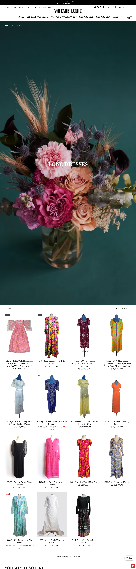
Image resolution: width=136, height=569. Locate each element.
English (108, 7)
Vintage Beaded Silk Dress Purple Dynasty (52, 422)
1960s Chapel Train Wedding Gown (51, 541)
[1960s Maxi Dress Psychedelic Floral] (52, 335)
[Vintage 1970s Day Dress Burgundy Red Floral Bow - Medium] (84, 335)
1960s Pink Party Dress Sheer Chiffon (52, 483)
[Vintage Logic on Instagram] (98, 7)
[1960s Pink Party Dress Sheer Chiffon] (52, 456)
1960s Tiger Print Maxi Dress (116, 482)
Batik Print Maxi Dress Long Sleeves (84, 541)
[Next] (88, 2)
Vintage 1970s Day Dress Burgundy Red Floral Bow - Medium (84, 363)
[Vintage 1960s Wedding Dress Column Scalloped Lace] (19, 396)
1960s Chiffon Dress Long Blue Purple (19, 541)
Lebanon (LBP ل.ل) (123, 7)
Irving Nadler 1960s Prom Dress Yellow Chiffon (84, 422)
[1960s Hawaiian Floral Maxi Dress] (84, 456)
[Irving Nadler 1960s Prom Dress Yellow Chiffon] (84, 396)
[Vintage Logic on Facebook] (95, 7)
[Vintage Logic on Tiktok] (103, 7)
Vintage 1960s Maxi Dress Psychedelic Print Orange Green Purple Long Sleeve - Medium (116, 363)
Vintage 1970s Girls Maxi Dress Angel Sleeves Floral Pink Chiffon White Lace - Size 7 (19, 363)
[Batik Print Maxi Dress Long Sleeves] (84, 514)
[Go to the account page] (126, 17)
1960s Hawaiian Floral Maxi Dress (84, 482)
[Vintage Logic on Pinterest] (101, 7)
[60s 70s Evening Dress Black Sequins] (19, 456)
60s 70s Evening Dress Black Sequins (19, 483)
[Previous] (47, 2)
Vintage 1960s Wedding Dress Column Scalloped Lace (19, 422)
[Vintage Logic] (68, 11)
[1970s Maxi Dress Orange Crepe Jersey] (117, 396)
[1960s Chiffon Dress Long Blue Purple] (19, 514)
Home (6, 25)
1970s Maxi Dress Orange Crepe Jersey (117, 422)
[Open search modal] (6, 17)
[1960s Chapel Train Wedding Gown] (52, 514)
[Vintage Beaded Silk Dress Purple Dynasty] (52, 396)
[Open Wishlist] (133, 566)
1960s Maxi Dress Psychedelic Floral (52, 362)
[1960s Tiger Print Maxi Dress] (117, 456)
